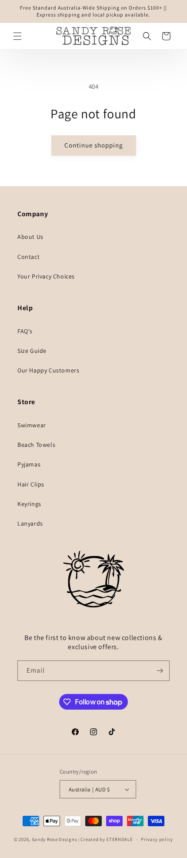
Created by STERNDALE (106, 839)
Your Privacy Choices (46, 276)
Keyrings (29, 504)
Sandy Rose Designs (54, 839)
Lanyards (30, 523)
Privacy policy (157, 839)
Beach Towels (36, 445)
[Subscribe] (159, 670)
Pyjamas (28, 464)
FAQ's (25, 331)
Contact (28, 257)
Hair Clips (30, 484)
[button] (17, 36)
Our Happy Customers (48, 370)
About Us (30, 237)
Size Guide (32, 351)
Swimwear (31, 425)
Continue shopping (93, 145)
